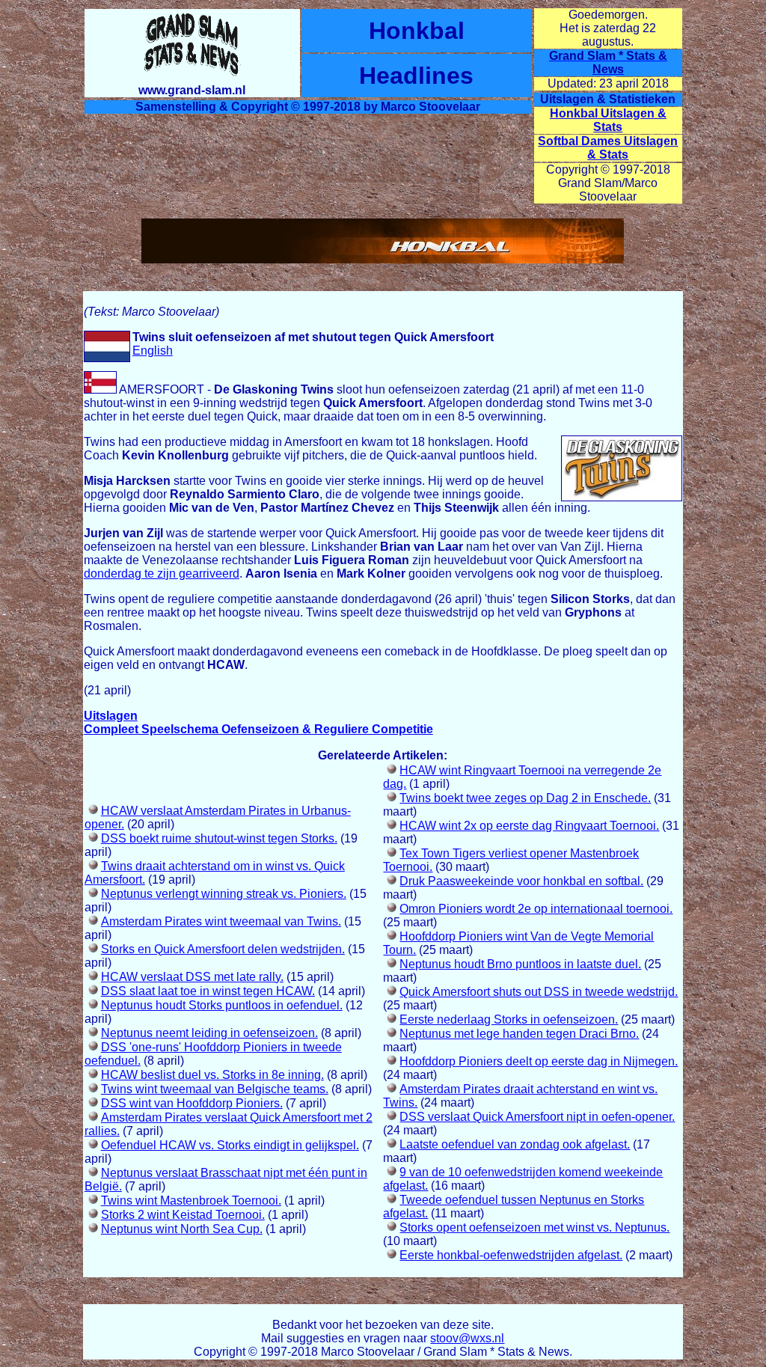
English (152, 350)
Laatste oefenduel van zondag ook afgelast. (514, 1144)
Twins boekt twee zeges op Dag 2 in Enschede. (525, 798)
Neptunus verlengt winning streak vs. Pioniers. (223, 893)
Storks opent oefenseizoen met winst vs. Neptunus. (534, 1227)
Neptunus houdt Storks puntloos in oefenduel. (222, 1005)
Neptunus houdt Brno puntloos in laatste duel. (520, 964)
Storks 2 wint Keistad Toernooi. (183, 1214)
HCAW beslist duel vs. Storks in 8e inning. (212, 1074)
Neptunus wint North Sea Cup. (182, 1229)
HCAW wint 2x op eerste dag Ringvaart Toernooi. (529, 825)
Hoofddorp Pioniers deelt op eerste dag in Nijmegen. (538, 1061)
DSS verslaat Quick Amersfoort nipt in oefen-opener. (537, 1116)
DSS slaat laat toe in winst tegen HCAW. (208, 991)
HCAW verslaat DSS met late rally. (192, 976)
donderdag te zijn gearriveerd (161, 573)
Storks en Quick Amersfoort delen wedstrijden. (223, 949)
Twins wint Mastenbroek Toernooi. (191, 1200)
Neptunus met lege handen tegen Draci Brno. (519, 1033)
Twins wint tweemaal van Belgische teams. (214, 1089)
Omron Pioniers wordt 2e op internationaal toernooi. (535, 908)
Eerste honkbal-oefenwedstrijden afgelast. (510, 1255)
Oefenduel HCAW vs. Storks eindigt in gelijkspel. (230, 1145)
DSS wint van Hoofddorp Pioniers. (192, 1103)
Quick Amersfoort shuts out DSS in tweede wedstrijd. (538, 991)
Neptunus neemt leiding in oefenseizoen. (209, 1033)
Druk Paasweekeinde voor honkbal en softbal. (521, 881)
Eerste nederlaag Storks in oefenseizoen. (508, 1019)
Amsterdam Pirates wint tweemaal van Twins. (221, 921)
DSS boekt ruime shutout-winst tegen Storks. (219, 838)
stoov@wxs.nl (467, 1338)
